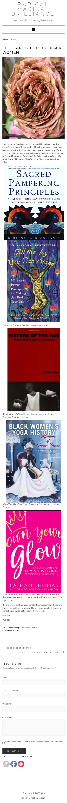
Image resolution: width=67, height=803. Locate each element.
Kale (43, 793)
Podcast (16, 630)
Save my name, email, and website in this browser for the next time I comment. (34, 742)
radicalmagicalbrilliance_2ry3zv (23, 628)
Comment (7, 717)
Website (6, 704)
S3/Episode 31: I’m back (19, 648)
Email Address (10, 691)
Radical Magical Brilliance (33, 9)
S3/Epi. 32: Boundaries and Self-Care (40, 652)
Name (5, 677)
